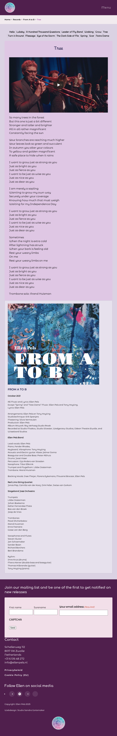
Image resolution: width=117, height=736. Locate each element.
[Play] (58, 85)
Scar (91, 35)
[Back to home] (10, 7)
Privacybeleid (14, 670)
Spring (84, 35)
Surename (40, 607)
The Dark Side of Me (68, 35)
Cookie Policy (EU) (17, 675)
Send (12, 628)
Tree (105, 32)
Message (30, 35)
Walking (89, 32)
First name (15, 607)
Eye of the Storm (46, 35)
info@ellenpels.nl (16, 662)
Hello (12, 32)
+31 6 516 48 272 (14, 658)
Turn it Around (16, 35)
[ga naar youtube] (35, 694)
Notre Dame (102, 35)
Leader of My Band (72, 32)
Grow (98, 32)
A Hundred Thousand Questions (43, 32)
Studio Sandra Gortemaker (30, 710)
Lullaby (20, 32)
